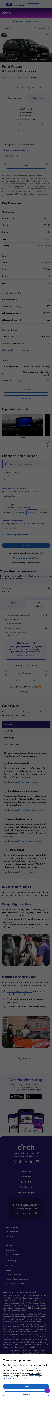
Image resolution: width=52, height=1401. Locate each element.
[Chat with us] (47, 1390)
